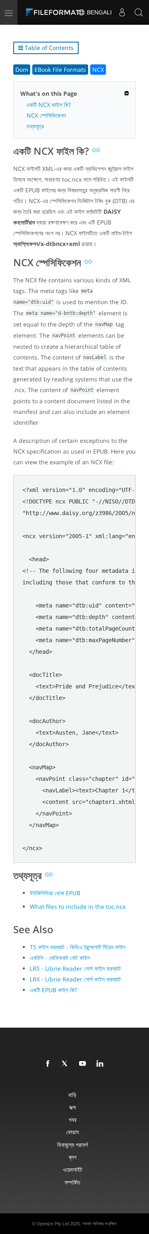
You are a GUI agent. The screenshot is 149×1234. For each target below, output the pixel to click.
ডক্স (72, 1107)
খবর (73, 1119)
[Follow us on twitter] (66, 1064)
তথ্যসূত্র (35, 126)
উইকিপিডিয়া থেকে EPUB (55, 893)
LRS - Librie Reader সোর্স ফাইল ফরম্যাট (75, 968)
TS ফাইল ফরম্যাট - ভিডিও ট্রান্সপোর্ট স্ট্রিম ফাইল (77, 947)
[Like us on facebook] (49, 1064)
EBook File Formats (60, 69)
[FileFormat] (55, 12)
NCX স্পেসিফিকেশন (46, 115)
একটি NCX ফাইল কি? (48, 105)
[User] (122, 12)
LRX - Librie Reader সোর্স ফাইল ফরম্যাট (75, 979)
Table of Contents (48, 48)
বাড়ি (72, 1095)
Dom (21, 69)
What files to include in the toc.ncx (77, 906)
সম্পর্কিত (72, 1182)
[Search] (138, 12)
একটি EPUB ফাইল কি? (53, 990)
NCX (98, 69)
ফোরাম (72, 1132)
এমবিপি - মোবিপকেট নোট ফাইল (60, 958)
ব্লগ (73, 1157)
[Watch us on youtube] (84, 1064)
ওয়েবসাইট (72, 1169)
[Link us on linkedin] (101, 1064)
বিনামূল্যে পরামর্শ (72, 1145)
